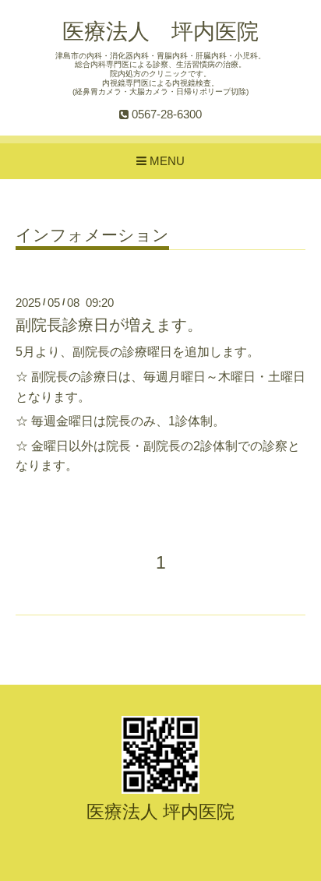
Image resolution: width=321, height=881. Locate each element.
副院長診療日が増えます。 (109, 324)
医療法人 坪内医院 (160, 31)
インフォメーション (92, 235)
